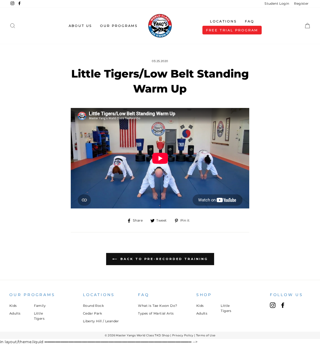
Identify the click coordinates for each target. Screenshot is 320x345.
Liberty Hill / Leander (101, 321)
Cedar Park (92, 313)
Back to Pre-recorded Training (163, 259)
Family (40, 306)
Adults (14, 313)
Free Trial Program (232, 30)
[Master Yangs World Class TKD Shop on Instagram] (272, 305)
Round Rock (93, 306)
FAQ (249, 21)
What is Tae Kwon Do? (157, 306)
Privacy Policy (182, 335)
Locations (223, 21)
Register (301, 3)
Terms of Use (206, 335)
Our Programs (119, 26)
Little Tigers (39, 316)
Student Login (276, 3)
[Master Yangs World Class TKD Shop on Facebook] (283, 305)
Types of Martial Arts (156, 313)
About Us (80, 26)
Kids (13, 306)
